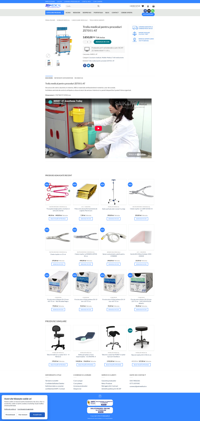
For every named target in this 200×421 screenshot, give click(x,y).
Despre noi (77, 389)
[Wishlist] (143, 6)
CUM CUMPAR (97, 1)
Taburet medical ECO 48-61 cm (141, 355)
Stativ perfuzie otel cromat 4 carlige (113, 209)
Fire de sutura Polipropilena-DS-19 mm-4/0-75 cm (113, 300)
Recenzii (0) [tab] (79, 78)
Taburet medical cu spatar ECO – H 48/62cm (58, 355)
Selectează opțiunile (58, 218)
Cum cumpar (78, 381)
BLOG (107, 12)
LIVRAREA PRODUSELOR (72, 1)
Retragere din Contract (110, 386)
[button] (148, 6)
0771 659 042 (135, 383)
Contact (62, 389)
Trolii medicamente (97, 20)
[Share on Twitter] (88, 65)
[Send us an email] (149, 11)
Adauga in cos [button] (86, 218)
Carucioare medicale (80, 20)
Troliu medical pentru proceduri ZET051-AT (101, 61)
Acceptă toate (37, 414)
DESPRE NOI (87, 12)
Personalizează (10, 414)
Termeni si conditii (51, 381)
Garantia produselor (109, 381)
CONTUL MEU (86, 1)
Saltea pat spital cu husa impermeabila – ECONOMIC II (86, 355)
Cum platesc (77, 383)
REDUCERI (76, 12)
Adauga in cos (102, 42)
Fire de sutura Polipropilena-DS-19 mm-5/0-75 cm (85, 300)
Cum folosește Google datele (25, 409)
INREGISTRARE (50, 1)
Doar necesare (23, 414)
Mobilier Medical (63, 20)
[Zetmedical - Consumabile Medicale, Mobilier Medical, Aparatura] (53, 6)
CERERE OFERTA (126, 12)
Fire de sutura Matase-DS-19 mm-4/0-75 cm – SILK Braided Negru (58, 300)
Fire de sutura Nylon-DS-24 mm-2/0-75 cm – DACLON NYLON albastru (141, 301)
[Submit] (98, 6)
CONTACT (115, 12)
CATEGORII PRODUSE (53, 12)
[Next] (76, 41)
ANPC (56, 389)
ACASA (68, 12)
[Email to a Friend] (92, 65)
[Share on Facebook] (84, 65)
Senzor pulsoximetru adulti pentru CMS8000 (114, 255)
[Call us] (152, 11)
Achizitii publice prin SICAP (111, 389)
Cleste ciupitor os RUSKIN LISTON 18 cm (86, 255)
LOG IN (59, 1)
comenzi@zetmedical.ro (138, 386)
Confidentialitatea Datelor (54, 383)
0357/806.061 (135, 381)
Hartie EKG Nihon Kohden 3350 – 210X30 (141, 255)
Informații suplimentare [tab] (63, 78)
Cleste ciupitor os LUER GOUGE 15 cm (141, 210)
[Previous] (49, 41)
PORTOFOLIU (98, 12)
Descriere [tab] (49, 78)
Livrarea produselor (80, 386)
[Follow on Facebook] (145, 11)
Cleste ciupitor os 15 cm (58, 254)
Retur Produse (107, 383)
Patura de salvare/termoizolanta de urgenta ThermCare (86, 210)
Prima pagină (50, 20)
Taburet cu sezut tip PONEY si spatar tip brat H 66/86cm (113, 355)
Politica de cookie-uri (10, 409)
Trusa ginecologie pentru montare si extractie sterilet (58, 210)
